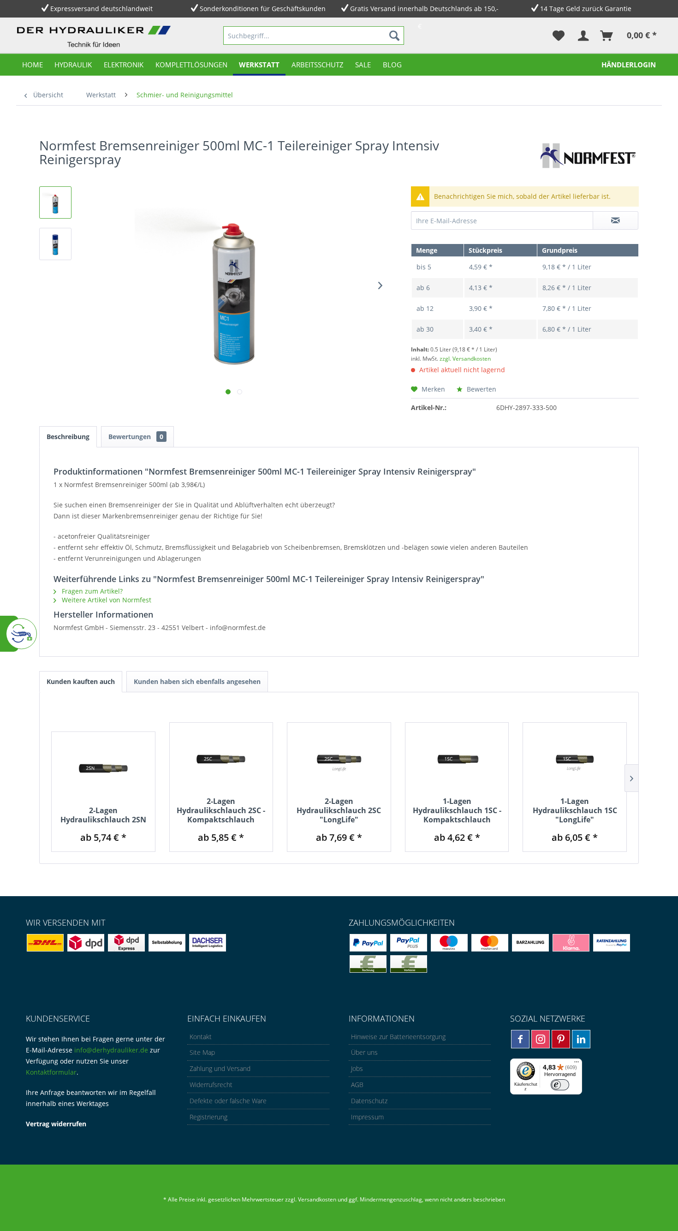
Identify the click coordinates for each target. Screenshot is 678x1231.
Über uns (364, 1052)
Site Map (202, 1052)
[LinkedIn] (581, 1039)
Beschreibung (68, 436)
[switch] (560, 1084)
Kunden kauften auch (81, 681)
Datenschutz (369, 1100)
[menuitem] (313, 35)
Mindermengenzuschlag (390, 1199)
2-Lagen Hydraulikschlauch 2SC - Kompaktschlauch (221, 810)
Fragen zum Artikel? (91, 591)
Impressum (367, 1116)
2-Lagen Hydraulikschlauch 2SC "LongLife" (339, 810)
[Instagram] (540, 1039)
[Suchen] (394, 35)
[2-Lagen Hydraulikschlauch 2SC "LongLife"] (339, 759)
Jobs (357, 1068)
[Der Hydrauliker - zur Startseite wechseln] (96, 37)
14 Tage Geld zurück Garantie (585, 8)
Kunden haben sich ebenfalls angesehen (197, 681)
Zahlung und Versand (220, 1068)
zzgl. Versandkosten (465, 359)
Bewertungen (135, 436)
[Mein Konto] (583, 35)
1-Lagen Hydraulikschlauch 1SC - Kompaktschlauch (457, 810)
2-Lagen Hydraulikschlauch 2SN (103, 815)
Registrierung (208, 1116)
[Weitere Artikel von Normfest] (587, 154)
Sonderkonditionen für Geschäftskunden (263, 8)
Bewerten (480, 389)
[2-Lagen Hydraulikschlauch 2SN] (103, 769)
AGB (357, 1084)
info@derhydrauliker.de (111, 1050)
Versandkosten (317, 1199)
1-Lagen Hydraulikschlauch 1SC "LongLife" (575, 810)
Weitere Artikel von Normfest (105, 599)
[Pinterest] (561, 1039)
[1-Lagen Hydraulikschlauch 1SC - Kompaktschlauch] (457, 759)
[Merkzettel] (558, 35)
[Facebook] (520, 1039)
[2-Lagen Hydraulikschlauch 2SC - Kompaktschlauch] (221, 759)
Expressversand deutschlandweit (101, 8)
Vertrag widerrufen (56, 1123)
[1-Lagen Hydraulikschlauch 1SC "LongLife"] (575, 759)
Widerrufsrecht (211, 1084)
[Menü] (576, 1064)
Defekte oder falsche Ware (228, 1100)
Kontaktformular (51, 1072)
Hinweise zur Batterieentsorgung (398, 1036)
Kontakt (201, 1036)
